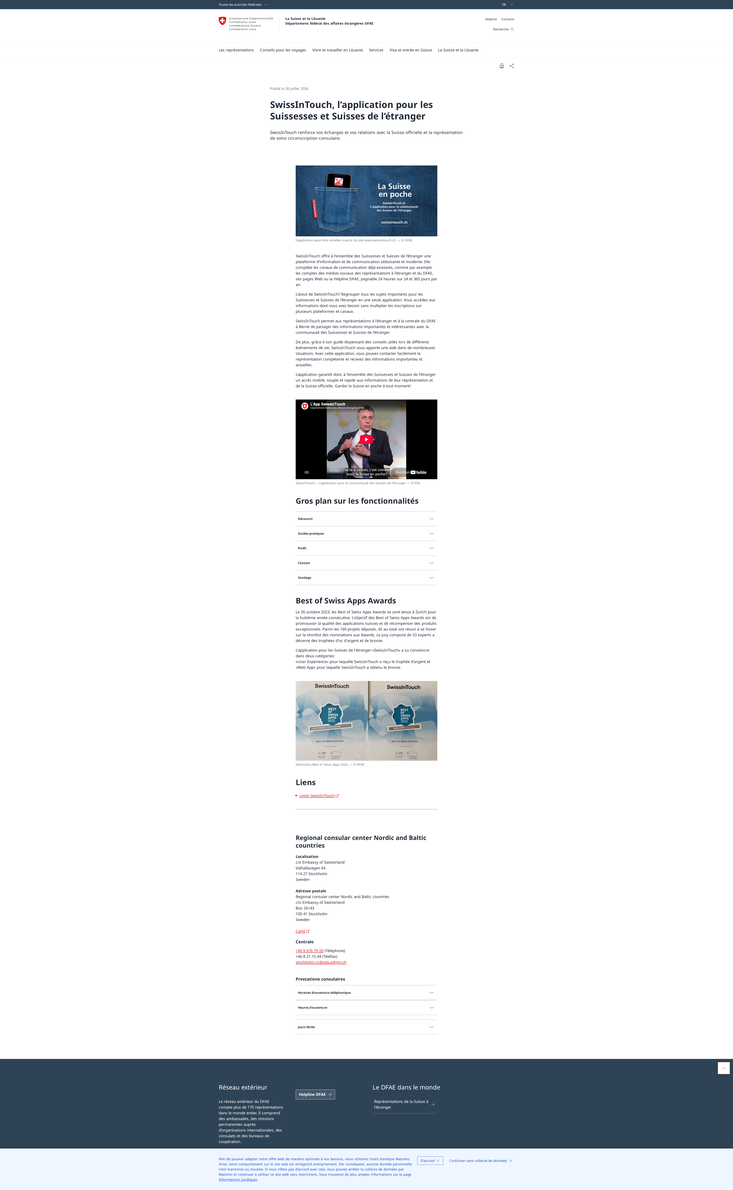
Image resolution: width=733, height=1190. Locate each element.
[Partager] (512, 66)
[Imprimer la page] (502, 66)
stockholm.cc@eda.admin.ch (321, 962)
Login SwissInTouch (317, 795)
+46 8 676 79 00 (309, 950)
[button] (236, 50)
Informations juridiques (238, 1179)
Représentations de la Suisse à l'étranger (401, 1104)
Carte (300, 931)
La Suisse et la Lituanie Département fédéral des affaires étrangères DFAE (329, 21)
